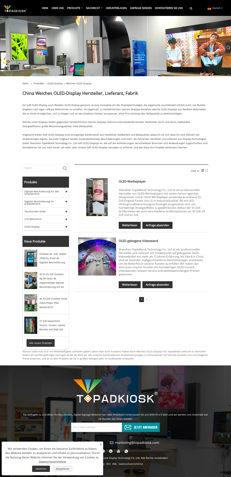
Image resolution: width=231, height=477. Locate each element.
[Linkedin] (111, 451)
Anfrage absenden (157, 225)
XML (114, 463)
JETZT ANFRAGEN (145, 427)
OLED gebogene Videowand (138, 241)
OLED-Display (55, 83)
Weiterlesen (129, 225)
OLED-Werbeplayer (132, 181)
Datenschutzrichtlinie (131, 463)
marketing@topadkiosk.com (137, 442)
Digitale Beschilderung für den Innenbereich (41, 192)
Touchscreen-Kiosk (34, 211)
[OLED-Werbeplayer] (97, 196)
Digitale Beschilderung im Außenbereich (39, 202)
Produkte (39, 83)
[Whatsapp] (126, 451)
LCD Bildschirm (33, 219)
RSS (108, 463)
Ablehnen (41, 468)
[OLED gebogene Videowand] (97, 256)
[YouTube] (119, 451)
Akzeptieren (62, 468)
